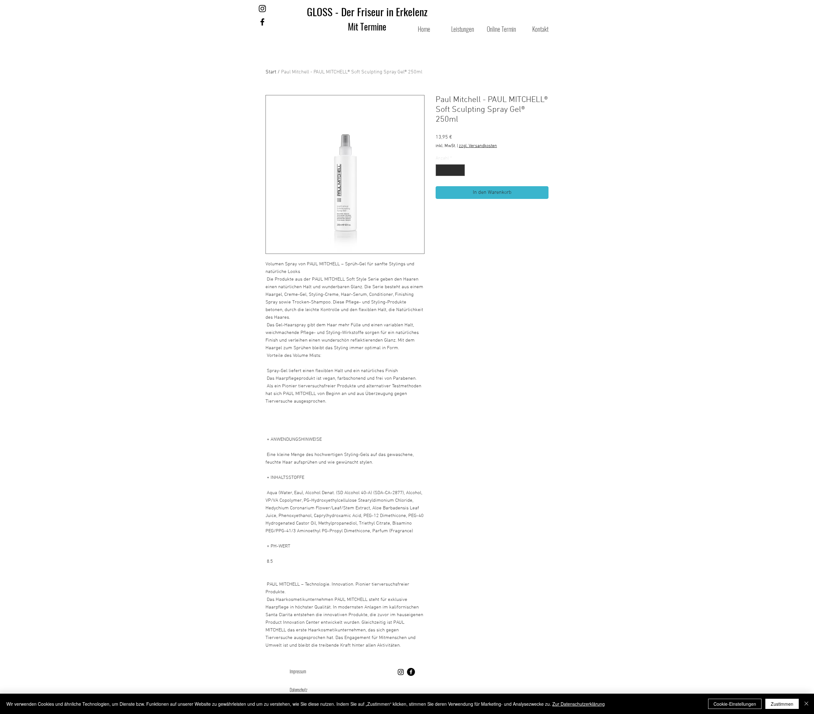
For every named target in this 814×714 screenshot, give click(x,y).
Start (271, 72)
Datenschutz (298, 689)
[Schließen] (806, 704)
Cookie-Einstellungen (735, 704)
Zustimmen (782, 704)
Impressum (298, 671)
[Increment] (460, 170)
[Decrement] (441, 170)
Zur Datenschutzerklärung (578, 704)
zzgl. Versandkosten (478, 146)
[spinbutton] (450, 170)
